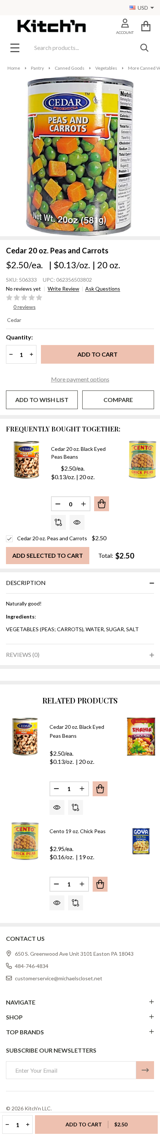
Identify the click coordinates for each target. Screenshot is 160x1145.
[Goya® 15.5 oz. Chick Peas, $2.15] (141, 841)
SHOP (14, 1017)
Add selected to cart (47, 555)
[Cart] (145, 26)
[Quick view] (77, 522)
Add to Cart (97, 354)
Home (13, 68)
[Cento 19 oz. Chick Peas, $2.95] (25, 841)
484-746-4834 (31, 966)
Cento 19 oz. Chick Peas (77, 831)
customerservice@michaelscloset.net (58, 978)
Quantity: (19, 337)
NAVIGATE (20, 1002)
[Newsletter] (145, 1070)
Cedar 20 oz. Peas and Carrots (52, 538)
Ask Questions (102, 288)
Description (26, 582)
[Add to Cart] (101, 503)
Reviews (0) (22, 654)
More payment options (80, 379)
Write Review (63, 288)
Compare (118, 399)
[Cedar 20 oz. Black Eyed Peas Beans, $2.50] (25, 737)
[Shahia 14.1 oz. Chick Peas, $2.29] (141, 737)
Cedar (14, 320)
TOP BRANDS (25, 1031)
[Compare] (58, 522)
